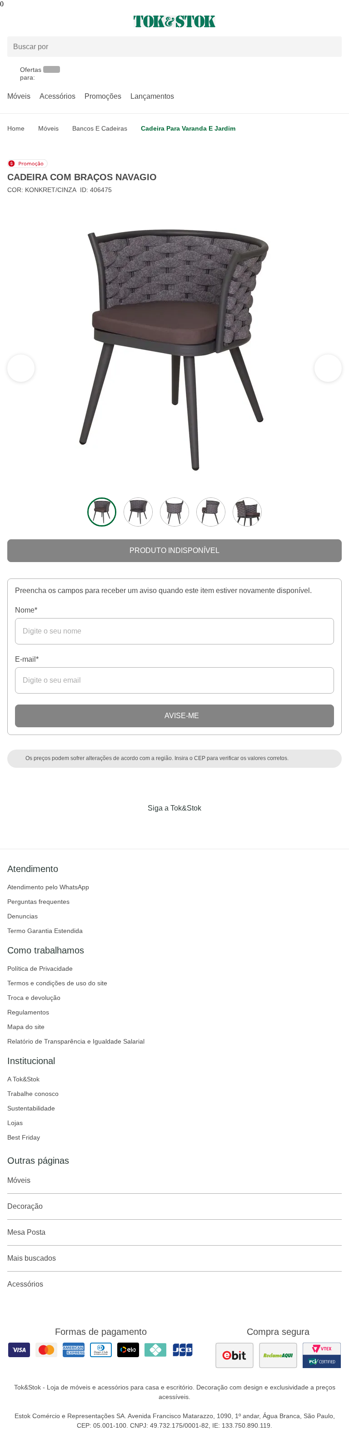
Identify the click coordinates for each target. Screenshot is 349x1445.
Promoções (103, 96)
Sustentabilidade (31, 1108)
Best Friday (23, 1137)
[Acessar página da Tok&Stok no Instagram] (162, 827)
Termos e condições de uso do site (57, 983)
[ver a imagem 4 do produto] (210, 512)
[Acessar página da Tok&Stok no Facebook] (136, 827)
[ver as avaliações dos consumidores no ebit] (234, 1355)
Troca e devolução (33, 997)
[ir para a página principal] (174, 21)
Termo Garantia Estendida (45, 930)
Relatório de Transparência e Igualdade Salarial (76, 1041)
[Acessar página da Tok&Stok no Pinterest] (187, 827)
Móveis (18, 96)
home (16, 128)
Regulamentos (28, 1012)
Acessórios (57, 96)
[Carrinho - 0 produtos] (336, 21)
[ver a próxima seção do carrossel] (21, 368)
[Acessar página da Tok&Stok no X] (212, 827)
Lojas (15, 1122)
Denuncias (22, 916)
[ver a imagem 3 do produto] (174, 512)
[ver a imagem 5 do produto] (247, 512)
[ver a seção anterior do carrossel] (328, 368)
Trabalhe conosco (33, 1093)
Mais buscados (31, 1258)
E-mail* (27, 659)
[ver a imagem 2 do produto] (138, 512)
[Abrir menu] (58, 21)
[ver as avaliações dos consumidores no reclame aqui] (278, 1355)
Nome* (26, 610)
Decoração (25, 1206)
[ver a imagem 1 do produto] (101, 512)
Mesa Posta (26, 1232)
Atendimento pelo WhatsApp (48, 887)
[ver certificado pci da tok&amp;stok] (322, 1355)
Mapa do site (26, 1026)
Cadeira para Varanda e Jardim (188, 128)
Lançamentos (152, 96)
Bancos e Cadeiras (99, 128)
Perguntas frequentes (38, 901)
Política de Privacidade (40, 968)
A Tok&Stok (23, 1079)
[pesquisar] (330, 46)
